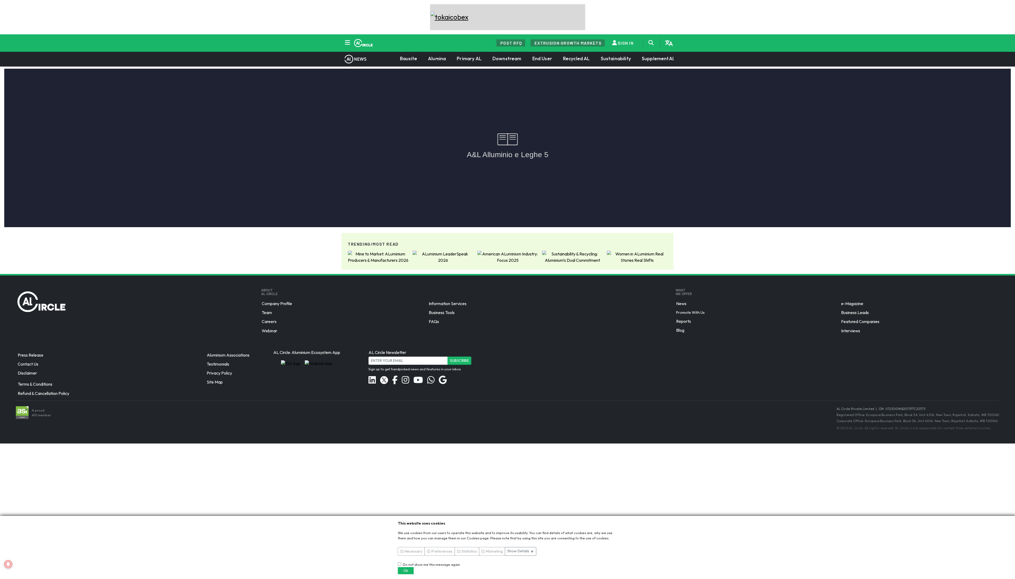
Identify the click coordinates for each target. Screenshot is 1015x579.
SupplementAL (658, 58)
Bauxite (408, 58)
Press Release (30, 355)
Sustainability (616, 58)
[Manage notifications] (8, 564)
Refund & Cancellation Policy (43, 393)
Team (267, 312)
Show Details (520, 551)
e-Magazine (852, 303)
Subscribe (459, 360)
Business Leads (855, 312)
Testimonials (218, 364)
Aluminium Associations (228, 355)
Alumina (437, 58)
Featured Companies (860, 321)
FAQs (434, 321)
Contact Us (28, 364)
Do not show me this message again (430, 564)
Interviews (850, 330)
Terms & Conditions (35, 384)
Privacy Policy (219, 373)
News (681, 303)
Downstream (507, 58)
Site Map (215, 382)
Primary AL (469, 58)
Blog (680, 330)
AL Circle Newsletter (387, 352)
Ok (405, 570)
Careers (269, 321)
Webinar (269, 330)
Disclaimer (27, 373)
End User (542, 58)
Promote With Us (690, 312)
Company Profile (277, 303)
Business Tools (442, 312)
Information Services (448, 303)
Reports (683, 321)
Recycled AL (576, 58)
